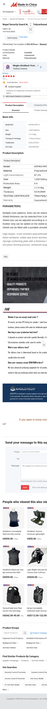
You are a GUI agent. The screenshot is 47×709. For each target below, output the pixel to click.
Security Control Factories (15, 672)
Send (25, 487)
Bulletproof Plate (9, 643)
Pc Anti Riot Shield (12, 684)
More (5, 689)
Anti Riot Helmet (9, 647)
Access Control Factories (15, 678)
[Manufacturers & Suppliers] (23, 4)
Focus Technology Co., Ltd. (33, 699)
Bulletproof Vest (32, 643)
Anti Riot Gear (30, 684)
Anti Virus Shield (36, 678)
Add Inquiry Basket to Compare (18, 96)
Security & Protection (17, 19)
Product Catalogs (39, 633)
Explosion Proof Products (13, 638)
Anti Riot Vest (31, 647)
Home (5, 19)
